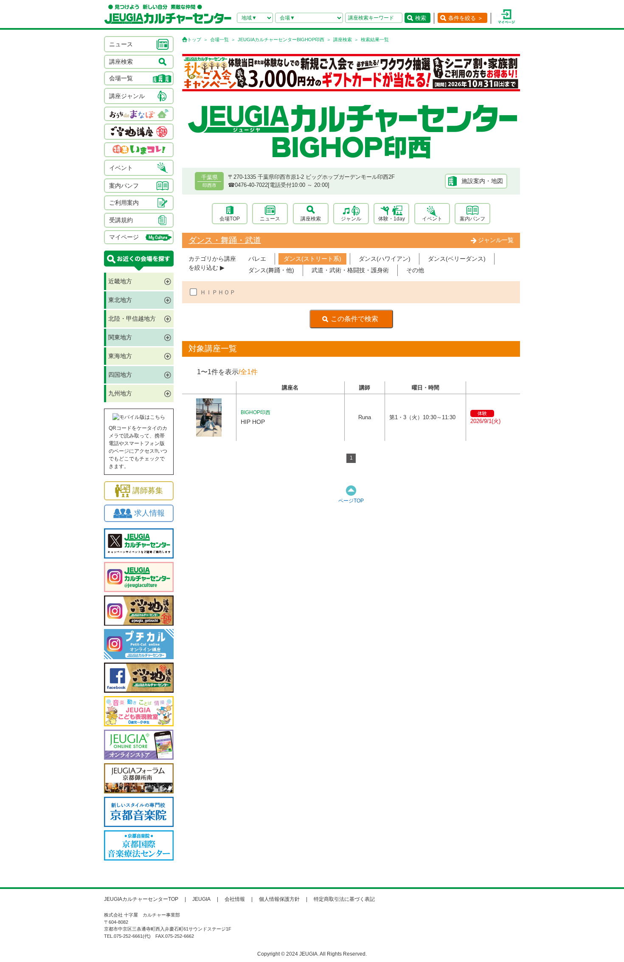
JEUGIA (201, 899)
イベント (432, 219)
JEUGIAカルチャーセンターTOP (141, 899)
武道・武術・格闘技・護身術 (350, 270)
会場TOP (229, 219)
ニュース (270, 219)
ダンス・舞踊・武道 (224, 240)
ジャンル (351, 219)
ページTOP (351, 501)
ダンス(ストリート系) (312, 258)
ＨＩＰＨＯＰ (218, 292)
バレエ (257, 258)
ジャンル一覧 (496, 240)
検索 (420, 18)
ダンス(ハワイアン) (384, 258)
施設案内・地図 (482, 181)
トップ (194, 39)
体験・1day (391, 219)
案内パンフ (472, 219)
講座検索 (342, 39)
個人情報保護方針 (279, 899)
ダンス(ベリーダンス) (457, 258)
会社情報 (235, 899)
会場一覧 (219, 39)
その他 (415, 270)
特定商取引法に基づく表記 (344, 899)
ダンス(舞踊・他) (271, 270)
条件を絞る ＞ (465, 18)
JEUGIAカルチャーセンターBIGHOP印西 (281, 39)
